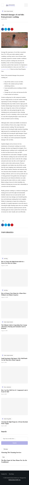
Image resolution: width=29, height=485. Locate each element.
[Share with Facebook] (2, 29)
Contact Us (4, 474)
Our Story (11, 474)
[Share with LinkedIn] (8, 29)
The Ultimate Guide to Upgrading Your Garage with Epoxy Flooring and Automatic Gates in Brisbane (14, 326)
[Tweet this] (5, 29)
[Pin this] (12, 29)
